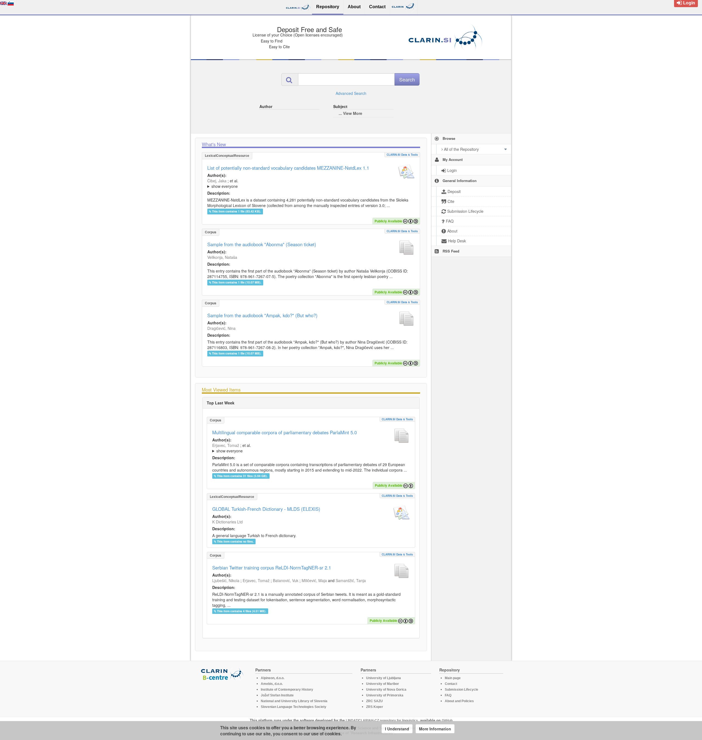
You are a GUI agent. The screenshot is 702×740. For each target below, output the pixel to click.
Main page (453, 678)
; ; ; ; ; (280, 183)
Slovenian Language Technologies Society (293, 707)
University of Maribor (382, 684)
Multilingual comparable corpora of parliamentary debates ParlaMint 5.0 (284, 432)
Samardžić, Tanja (351, 580)
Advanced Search (351, 93)
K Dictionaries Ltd (227, 521)
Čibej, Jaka (217, 180)
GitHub (447, 720)
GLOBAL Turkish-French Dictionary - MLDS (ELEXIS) (266, 509)
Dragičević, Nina (221, 328)
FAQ (448, 695)
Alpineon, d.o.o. (272, 678)
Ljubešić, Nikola (225, 580)
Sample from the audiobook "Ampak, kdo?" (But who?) (262, 315)
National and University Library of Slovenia (294, 701)
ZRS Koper (374, 707)
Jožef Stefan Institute (277, 695)
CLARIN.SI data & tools (402, 155)
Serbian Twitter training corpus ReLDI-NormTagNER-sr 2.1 (271, 567)
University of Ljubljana (383, 678)
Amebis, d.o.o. (272, 684)
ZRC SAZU (374, 701)
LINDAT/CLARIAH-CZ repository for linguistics (382, 720)
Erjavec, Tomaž (225, 445)
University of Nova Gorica (386, 689)
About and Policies (459, 701)
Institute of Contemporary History (287, 689)
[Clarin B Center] (223, 674)
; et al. (222, 183)
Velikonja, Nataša (222, 257)
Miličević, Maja (314, 580)
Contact (451, 684)
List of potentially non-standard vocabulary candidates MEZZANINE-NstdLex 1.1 (288, 168)
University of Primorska (384, 695)
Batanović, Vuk (285, 580)
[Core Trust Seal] (223, 696)
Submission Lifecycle (461, 689)
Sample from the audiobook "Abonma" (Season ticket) (261, 244)
